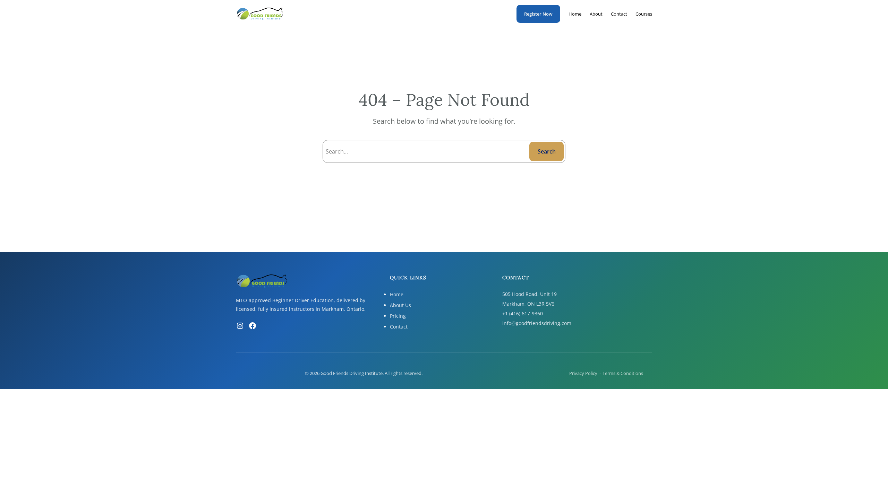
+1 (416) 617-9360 (522, 313)
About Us (400, 305)
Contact (399, 326)
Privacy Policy (583, 373)
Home (396, 294)
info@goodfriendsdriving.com (536, 323)
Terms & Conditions (623, 373)
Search (547, 151)
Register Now (538, 14)
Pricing (398, 316)
